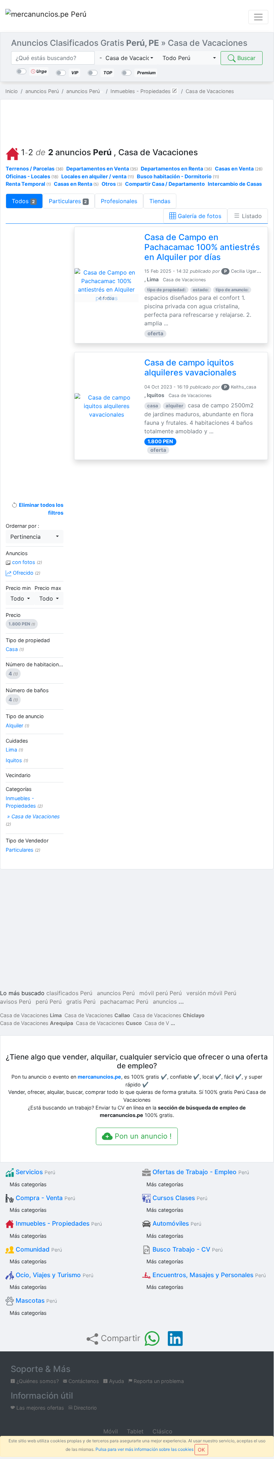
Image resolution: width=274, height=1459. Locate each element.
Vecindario (18, 775)
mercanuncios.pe (99, 1077)
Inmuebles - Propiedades (24, 802)
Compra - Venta (44, 1198)
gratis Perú (80, 1001)
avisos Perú (15, 1001)
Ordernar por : (22, 526)
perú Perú (49, 1001)
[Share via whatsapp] (152, 1338)
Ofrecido (25, 573)
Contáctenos (83, 1381)
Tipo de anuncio (25, 716)
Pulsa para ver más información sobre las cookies (144, 1449)
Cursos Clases (179, 1198)
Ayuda (116, 1381)
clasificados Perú (69, 993)
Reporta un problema (158, 1381)
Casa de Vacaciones (31, 1015)
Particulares (68, 201)
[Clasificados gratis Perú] (46, 17)
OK (201, 1450)
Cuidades (17, 741)
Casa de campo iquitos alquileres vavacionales (190, 368)
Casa (15, 649)
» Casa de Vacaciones (33, 820)
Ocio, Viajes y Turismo (53, 1275)
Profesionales (119, 201)
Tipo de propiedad (28, 640)
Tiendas (159, 201)
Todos (23, 201)
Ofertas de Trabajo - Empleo (200, 1172)
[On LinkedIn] (175, 1338)
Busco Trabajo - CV (187, 1249)
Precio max (48, 588)
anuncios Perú (116, 993)
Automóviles (176, 1223)
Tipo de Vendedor (27, 840)
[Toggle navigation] (258, 17)
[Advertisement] (140, 121)
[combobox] (126, 58)
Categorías (19, 789)
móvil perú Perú (160, 993)
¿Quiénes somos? (37, 1381)
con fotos (26, 562)
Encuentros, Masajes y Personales (208, 1275)
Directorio (84, 1408)
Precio (13, 615)
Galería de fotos (198, 215)
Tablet (134, 1431)
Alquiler (17, 725)
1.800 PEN (22, 624)
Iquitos (17, 760)
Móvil (110, 1431)
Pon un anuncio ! (142, 1136)
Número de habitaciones (34, 664)
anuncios (165, 1001)
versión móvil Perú (211, 993)
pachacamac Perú (124, 1001)
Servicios (34, 1172)
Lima (14, 750)
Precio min (18, 588)
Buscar (245, 57)
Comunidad (38, 1249)
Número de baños (27, 690)
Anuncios (17, 553)
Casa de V (157, 1023)
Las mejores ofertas (39, 1408)
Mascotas (35, 1300)
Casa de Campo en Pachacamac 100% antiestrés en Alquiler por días (202, 247)
